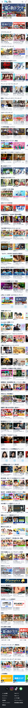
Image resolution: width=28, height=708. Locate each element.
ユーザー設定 (16, 698)
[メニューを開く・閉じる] (26, 2)
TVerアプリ (16, 693)
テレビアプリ (4, 695)
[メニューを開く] (2, 2)
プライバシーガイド (6, 702)
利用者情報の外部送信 (18, 702)
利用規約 (4, 700)
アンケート (4, 698)
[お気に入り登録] (12, 307)
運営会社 (4, 704)
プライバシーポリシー (18, 700)
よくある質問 (4, 693)
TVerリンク (16, 695)
